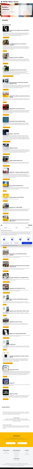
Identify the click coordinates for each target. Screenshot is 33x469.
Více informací (5, 213)
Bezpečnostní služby (6, 453)
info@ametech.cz (12, 465)
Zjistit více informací (6, 127)
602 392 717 (11, 443)
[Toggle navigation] (31, 2)
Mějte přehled (5, 63)
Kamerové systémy (16, 451)
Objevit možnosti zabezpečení (8, 76)
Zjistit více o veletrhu (6, 141)
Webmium (18, 468)
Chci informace (5, 327)
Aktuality (27, 453)
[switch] (12, 239)
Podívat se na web (6, 281)
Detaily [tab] (17, 227)
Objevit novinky (5, 89)
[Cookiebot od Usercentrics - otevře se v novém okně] (28, 225)
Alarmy (6, 451)
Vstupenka (5, 376)
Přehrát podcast (6, 114)
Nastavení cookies (16, 460)
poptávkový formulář (22, 443)
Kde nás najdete (27, 454)
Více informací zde (6, 154)
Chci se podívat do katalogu (7, 363)
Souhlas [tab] (6, 227)
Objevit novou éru (6, 37)
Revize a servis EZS (16, 453)
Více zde (4, 190)
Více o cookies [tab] (27, 227)
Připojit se (4, 102)
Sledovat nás (5, 200)
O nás (27, 451)
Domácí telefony (16, 454)
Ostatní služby (16, 457)
